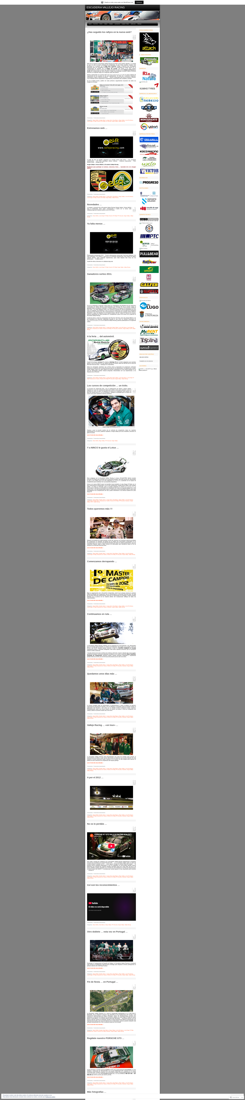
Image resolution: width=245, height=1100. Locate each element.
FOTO (101, 24)
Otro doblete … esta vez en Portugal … (107, 931)
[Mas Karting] (143, 248)
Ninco (91, 328)
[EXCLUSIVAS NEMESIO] (149, 99)
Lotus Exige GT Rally (91, 121)
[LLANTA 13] (149, 291)
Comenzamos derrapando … (102, 561)
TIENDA (111, 24)
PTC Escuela (108, 121)
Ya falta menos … (96, 223)
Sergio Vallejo (115, 121)
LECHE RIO (117, 24)
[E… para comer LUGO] (149, 305)
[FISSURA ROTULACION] (149, 277)
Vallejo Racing (121, 121)
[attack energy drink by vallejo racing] (149, 42)
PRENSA (139, 24)
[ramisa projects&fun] (149, 347)
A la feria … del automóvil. (100, 336)
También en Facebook (146, 361)
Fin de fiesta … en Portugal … (102, 982)
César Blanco (115, 120)
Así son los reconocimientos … (103, 885)
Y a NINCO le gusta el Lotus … (103, 447)
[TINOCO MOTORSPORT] (146, 223)
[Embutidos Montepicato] (149, 117)
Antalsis (100, 120)
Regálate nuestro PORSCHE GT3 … (105, 1038)
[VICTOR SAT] (149, 171)
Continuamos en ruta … (99, 614)
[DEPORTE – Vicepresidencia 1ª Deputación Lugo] (149, 194)
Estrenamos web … (97, 128)
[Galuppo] (149, 269)
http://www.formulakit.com (93, 320)
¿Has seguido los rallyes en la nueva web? (109, 32)
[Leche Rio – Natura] (149, 76)
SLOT (130, 328)
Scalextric (120, 328)
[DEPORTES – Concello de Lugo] (149, 208)
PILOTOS (95, 24)
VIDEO (105, 24)
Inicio (90, 24)
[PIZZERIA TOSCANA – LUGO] (149, 340)
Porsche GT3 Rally (101, 121)
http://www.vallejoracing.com (114, 74)
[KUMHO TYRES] (149, 86)
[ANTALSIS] (143, 82)
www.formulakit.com (92, 1073)
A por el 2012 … (95, 777)
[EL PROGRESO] (149, 182)
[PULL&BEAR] (149, 253)
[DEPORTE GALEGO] (149, 201)
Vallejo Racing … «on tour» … (102, 725)
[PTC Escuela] (149, 236)
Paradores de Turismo (97, 328)
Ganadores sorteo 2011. (99, 274)
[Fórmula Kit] (149, 61)
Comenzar (139, 2)
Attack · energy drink (107, 120)
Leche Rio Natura (129, 120)
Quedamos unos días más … (102, 673)
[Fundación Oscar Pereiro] (149, 326)
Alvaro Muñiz (95, 120)
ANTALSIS (133, 24)
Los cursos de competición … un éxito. (107, 385)
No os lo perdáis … (97, 824)
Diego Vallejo (122, 120)
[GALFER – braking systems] (149, 284)
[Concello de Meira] (145, 300)
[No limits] (146, 368)
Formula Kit (117, 480)
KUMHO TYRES (125, 24)
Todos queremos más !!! (99, 509)
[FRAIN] (149, 107)
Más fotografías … (96, 1092)
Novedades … (94, 204)
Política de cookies (50, 1097)
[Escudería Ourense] (149, 228)
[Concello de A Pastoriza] (149, 314)
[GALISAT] (149, 146)
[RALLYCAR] (149, 261)
